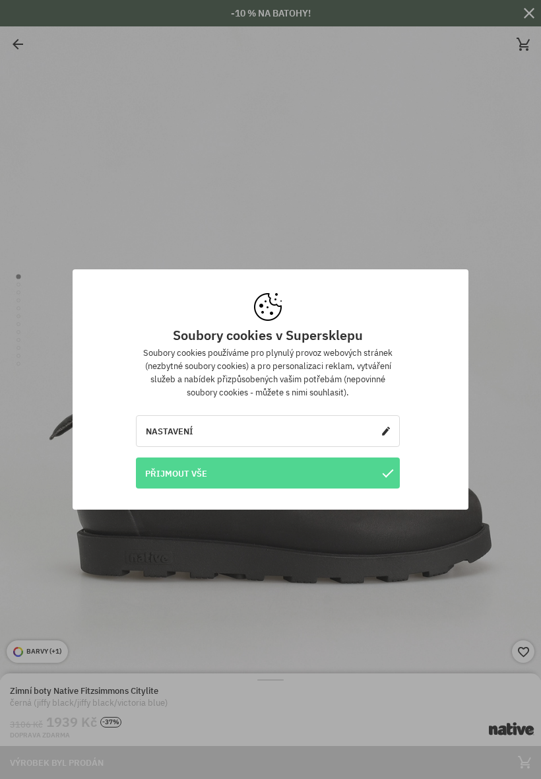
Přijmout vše (176, 473)
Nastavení (169, 431)
